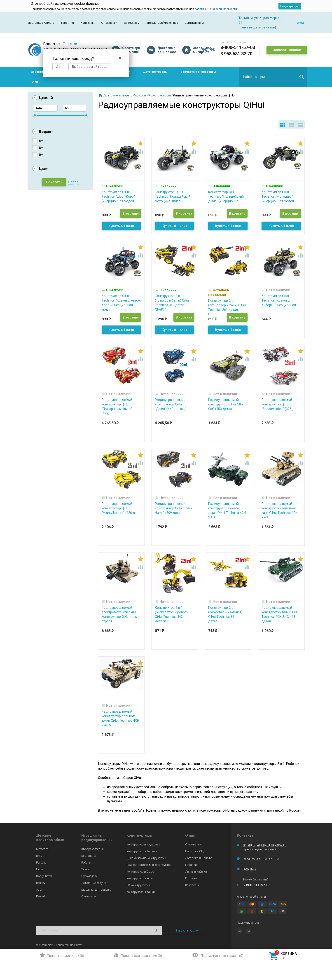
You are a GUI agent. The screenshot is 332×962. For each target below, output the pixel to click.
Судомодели (89, 876)
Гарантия (67, 22)
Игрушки (139, 95)
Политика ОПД (195, 851)
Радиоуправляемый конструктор (148, 864)
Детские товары (155, 71)
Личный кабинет (196, 871)
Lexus (40, 869)
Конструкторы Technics (141, 851)
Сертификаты (194, 22)
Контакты (87, 22)
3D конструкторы (138, 885)
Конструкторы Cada (140, 871)
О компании (109, 22)
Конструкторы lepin (139, 878)
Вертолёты (88, 855)
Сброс (73, 182)
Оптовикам (132, 22)
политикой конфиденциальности (216, 9)
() (61, 955)
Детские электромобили (50, 837)
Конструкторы (159, 95)
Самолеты (88, 896)
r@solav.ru (249, 868)
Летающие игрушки (94, 883)
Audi (39, 889)
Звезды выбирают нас (162, 22)
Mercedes (42, 849)
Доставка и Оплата (41, 22)
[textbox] (273, 77)
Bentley (40, 883)
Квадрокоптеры (92, 849)
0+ (41, 155)
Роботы (86, 862)
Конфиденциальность (69, 945)
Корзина (191, 878)
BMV (39, 855)
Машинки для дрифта (96, 889)
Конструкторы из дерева (143, 844)
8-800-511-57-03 (237, 47)
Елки (34, 81)
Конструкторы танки (140, 892)
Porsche (41, 862)
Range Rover (44, 876)
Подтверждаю (289, 6)
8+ (41, 148)
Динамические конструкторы (146, 858)
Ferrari (40, 896)
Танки (85, 869)
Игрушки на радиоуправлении (96, 837)
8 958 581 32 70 (236, 53)
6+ (41, 141)
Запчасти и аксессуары (198, 71)
